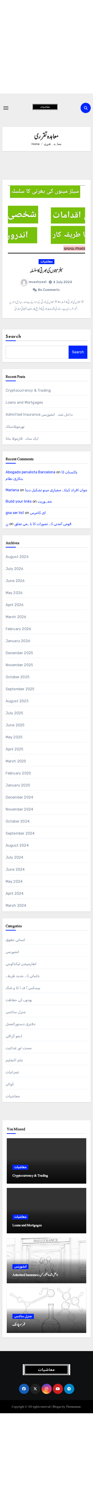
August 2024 (17, 845)
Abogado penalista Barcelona (30, 472)
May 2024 (14, 881)
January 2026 (18, 641)
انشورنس (12, 952)
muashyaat (38, 282)
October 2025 (17, 677)
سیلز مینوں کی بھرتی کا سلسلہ (46, 271)
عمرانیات (12, 1072)
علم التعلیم (14, 1060)
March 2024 (16, 905)
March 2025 (16, 761)
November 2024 (19, 809)
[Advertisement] (46, 46)
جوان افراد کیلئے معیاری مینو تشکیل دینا (56, 490)
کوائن (10, 1084)
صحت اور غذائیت (19, 1048)
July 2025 (14, 713)
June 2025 (15, 725)
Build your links (19, 501)
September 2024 (20, 833)
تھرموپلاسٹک (15, 426)
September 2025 (20, 689)
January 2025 (18, 785)
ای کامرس (38, 513)
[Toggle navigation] (5, 108)
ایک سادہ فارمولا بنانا (22, 438)
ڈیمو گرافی (14, 1036)
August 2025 (17, 701)
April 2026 (15, 605)
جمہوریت (45, 501)
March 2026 (16, 617)
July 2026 (14, 569)
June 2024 (15, 869)
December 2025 (19, 653)
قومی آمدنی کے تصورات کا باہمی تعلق (42, 524)
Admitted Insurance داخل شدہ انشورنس (39, 414)
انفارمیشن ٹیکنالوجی (21, 964)
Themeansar (73, 1406)
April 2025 (14, 749)
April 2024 (15, 893)
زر (7, 524)
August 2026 (17, 557)
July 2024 (14, 857)
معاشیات (46, 261)
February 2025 (18, 773)
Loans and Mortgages (24, 402)
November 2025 (19, 665)
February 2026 (18, 629)
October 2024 (18, 821)
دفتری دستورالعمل (20, 1024)
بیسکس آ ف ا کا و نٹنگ (23, 988)
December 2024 (19, 797)
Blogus (57, 1406)
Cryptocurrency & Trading (28, 390)
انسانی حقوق (15, 940)
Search (13, 336)
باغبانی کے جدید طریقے (23, 976)
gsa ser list (15, 513)
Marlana (12, 490)
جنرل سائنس (16, 1012)
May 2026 (14, 593)
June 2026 (15, 581)
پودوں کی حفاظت (19, 1000)
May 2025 (14, 737)
